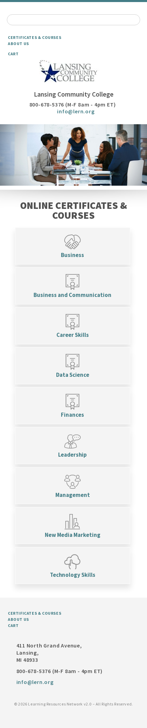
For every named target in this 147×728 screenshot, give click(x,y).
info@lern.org (75, 111)
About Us (18, 43)
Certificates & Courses (34, 37)
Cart (13, 53)
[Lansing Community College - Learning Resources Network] (73, 71)
